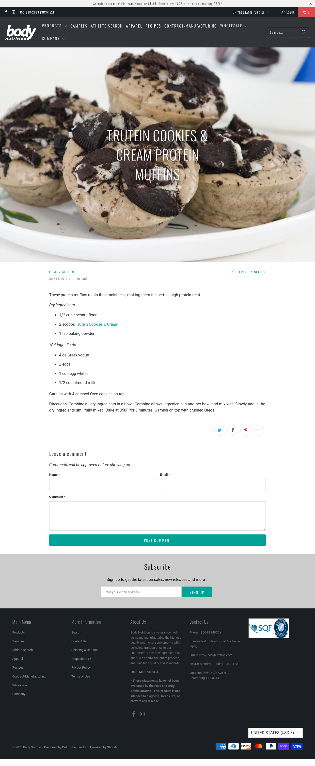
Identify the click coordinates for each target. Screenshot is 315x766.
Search (76, 632)
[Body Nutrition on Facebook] (6, 12)
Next (258, 272)
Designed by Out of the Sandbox (66, 747)
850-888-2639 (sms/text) (37, 12)
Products (18, 632)
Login (290, 12)
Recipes (18, 667)
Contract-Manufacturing (29, 676)
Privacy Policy (81, 667)
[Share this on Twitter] (219, 430)
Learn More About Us (144, 672)
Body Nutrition (33, 747)
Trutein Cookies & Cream (97, 324)
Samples (18, 641)
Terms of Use (80, 676)
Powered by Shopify (104, 747)
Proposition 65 (81, 659)
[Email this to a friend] (258, 430)
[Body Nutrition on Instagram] (13, 12)
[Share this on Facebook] (232, 430)
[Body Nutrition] (21, 32)
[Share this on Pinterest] (245, 430)
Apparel (17, 659)
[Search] (304, 32)
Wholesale (19, 685)
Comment (57, 497)
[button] (54, 26)
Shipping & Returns (84, 650)
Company (18, 694)
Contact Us (79, 641)
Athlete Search (22, 650)
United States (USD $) (249, 12)
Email (165, 474)
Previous (242, 272)
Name (54, 474)
